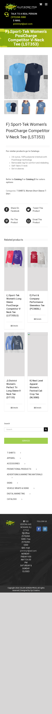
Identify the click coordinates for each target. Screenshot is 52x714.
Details (15, 326)
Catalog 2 (30, 179)
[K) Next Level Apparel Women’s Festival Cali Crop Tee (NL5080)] (38, 354)
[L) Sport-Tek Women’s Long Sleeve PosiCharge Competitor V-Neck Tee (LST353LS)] (14, 269)
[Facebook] (38, 529)
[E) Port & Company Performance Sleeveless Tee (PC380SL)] (38, 269)
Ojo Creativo (35, 590)
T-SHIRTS (21, 191)
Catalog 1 (18, 179)
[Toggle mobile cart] (40, 4)
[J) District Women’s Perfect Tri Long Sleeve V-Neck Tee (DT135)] (14, 354)
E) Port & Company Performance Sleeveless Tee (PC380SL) (37, 302)
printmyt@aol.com (28, 551)
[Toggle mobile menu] (46, 4)
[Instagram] (45, 529)
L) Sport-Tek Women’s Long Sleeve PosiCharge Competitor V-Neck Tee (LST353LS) (13, 305)
